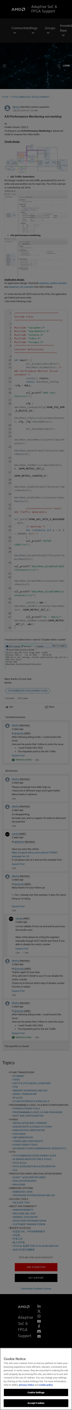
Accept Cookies (36, 1403)
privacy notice (26, 1384)
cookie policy (46, 1384)
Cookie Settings (36, 1392)
